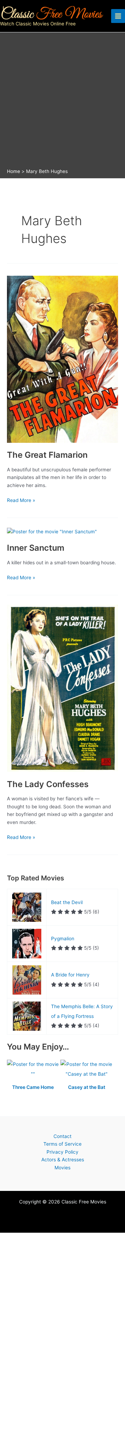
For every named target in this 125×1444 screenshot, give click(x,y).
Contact (62, 1136)
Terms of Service (62, 1144)
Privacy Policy (62, 1152)
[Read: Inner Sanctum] (52, 531)
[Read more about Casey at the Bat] (86, 1069)
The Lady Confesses (48, 784)
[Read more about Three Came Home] (33, 1069)
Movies (62, 1167)
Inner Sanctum (35, 548)
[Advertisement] (62, 102)
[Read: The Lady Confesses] (62, 688)
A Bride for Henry (70, 975)
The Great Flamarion (47, 455)
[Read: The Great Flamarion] (62, 358)
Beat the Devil (67, 902)
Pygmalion (62, 938)
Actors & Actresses (62, 1159)
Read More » (21, 500)
